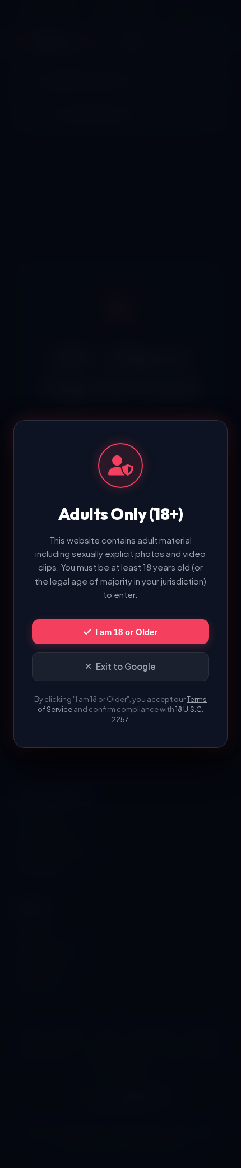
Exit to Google (126, 666)
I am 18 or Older (126, 632)
